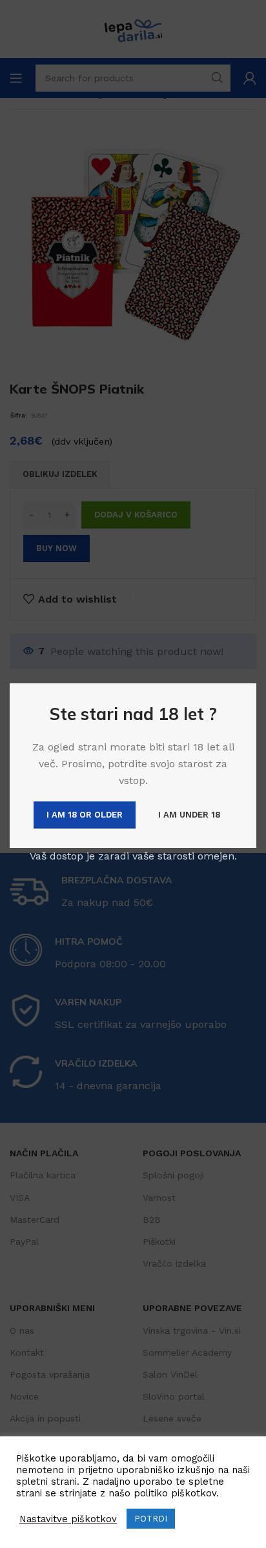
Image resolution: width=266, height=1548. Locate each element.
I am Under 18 (189, 814)
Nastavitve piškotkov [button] (68, 1519)
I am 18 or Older (84, 814)
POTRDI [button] (150, 1518)
